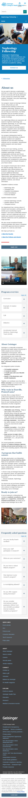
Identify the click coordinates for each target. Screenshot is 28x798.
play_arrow (2, 796)
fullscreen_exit (22, 796)
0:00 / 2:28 (9, 796)
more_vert (25, 796)
